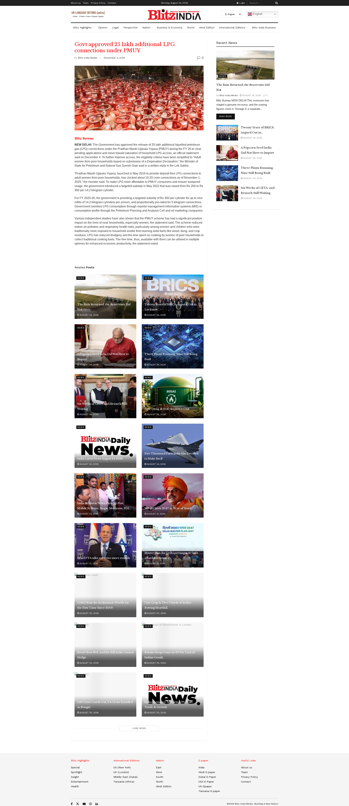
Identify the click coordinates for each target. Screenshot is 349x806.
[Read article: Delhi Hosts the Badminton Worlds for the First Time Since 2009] (105, 595)
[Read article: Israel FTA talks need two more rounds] (105, 545)
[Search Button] (276, 3)
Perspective (130, 27)
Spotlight (76, 772)
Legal (115, 27)
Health (75, 786)
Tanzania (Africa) (123, 781)
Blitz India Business (264, 27)
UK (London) (121, 772)
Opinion (102, 27)
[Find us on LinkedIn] (96, 804)
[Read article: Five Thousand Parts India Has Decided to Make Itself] (173, 446)
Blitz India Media (87, 57)
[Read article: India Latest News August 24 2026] (105, 446)
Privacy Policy (98, 3)
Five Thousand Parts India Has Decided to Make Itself (171, 456)
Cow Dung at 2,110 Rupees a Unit (167, 409)
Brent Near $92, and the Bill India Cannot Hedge (105, 655)
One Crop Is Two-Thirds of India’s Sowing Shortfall (168, 605)
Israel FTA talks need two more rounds (103, 558)
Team (86, 3)
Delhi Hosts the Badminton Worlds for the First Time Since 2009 (103, 605)
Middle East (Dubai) (125, 776)
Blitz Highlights (82, 27)
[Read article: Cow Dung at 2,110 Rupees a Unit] (173, 396)
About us (76, 3)
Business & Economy (169, 27)
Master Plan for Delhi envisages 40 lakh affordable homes (171, 555)
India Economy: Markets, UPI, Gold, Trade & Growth (169, 704)
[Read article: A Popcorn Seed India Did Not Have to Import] (105, 346)
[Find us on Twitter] (77, 804)
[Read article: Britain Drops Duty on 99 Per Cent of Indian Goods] (173, 645)
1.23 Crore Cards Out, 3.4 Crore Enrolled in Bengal (105, 704)
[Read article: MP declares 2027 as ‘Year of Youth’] (173, 495)
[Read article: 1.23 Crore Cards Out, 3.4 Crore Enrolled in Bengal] (105, 694)
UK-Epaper (205, 786)
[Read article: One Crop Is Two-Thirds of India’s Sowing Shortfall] (173, 595)
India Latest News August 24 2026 (100, 458)
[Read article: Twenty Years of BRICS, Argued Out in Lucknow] (173, 297)
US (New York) (122, 767)
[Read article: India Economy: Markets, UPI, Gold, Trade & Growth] (173, 694)
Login (242, 3)
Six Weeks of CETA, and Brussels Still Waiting (102, 406)
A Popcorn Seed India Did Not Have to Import (103, 356)
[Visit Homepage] (174, 14)
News (80, 278)
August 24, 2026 (89, 315)
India (201, 767)
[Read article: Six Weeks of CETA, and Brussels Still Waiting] (105, 396)
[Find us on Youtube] (84, 804)
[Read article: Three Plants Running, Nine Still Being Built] (173, 346)
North (159, 781)
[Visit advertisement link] (139, 257)
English (257, 13)
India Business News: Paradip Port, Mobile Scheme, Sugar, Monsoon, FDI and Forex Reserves (103, 506)
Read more (227, 116)
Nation (146, 27)
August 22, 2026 (89, 514)
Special (75, 767)
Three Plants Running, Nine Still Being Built (171, 356)
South (159, 776)
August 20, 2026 (89, 613)
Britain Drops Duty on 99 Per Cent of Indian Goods (170, 655)
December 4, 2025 (114, 57)
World (190, 27)
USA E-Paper (206, 781)
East (158, 767)
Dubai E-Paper (207, 776)
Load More (139, 728)
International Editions (232, 27)
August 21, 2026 (155, 514)
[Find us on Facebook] (72, 804)
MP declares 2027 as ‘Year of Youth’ (168, 508)
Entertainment (79, 781)
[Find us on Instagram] (90, 804)
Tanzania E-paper (209, 791)
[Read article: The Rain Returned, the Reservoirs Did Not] (105, 297)
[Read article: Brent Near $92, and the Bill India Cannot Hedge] (105, 645)
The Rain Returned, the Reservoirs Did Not (104, 307)
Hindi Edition (206, 27)
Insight (75, 776)
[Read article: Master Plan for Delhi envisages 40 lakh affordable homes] (173, 545)
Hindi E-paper (206, 772)
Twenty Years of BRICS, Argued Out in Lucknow (171, 307)
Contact (112, 3)
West (159, 772)
